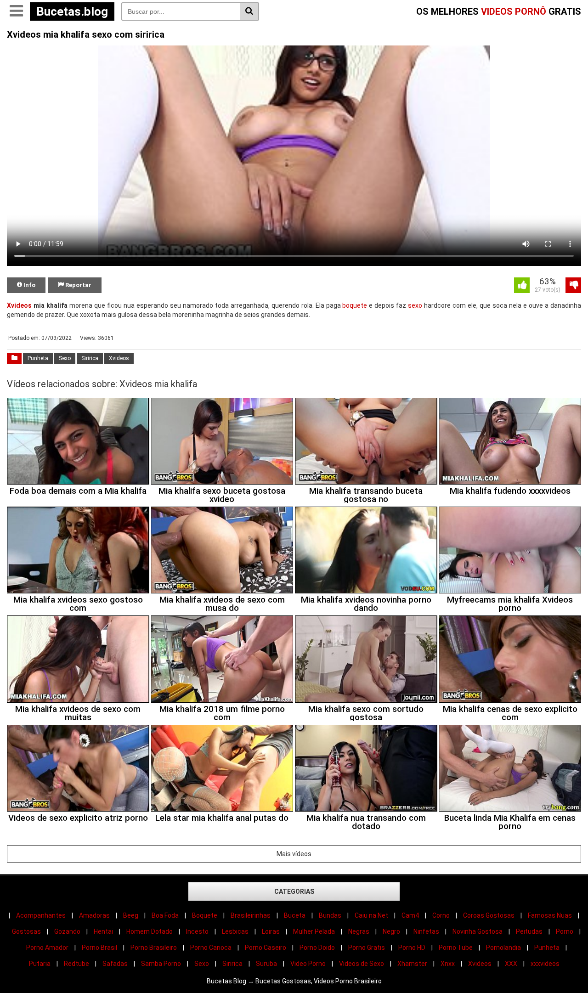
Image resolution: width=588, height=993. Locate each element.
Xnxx (448, 963)
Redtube (76, 963)
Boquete (204, 915)
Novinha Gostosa (477, 931)
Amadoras (94, 915)
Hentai (103, 931)
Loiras (271, 931)
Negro (391, 931)
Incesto (197, 931)
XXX (511, 963)
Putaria (40, 963)
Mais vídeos (294, 854)
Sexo (65, 358)
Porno (564, 931)
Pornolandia (503, 947)
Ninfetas (426, 931)
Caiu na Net (371, 915)
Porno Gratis (366, 947)
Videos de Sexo (361, 963)
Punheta (38, 358)
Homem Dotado (149, 931)
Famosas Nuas (550, 915)
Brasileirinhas (251, 915)
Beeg (130, 915)
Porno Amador (47, 947)
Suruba (266, 963)
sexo (415, 305)
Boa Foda (165, 915)
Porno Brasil (99, 947)
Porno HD (411, 947)
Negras (358, 931)
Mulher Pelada (314, 931)
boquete (354, 305)
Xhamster (412, 963)
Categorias (294, 891)
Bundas (330, 915)
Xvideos (19, 305)
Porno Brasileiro (153, 947)
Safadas (115, 963)
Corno (441, 915)
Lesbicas (235, 931)
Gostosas (26, 931)
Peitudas (529, 931)
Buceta (294, 915)
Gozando (67, 931)
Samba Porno (161, 963)
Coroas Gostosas (488, 915)
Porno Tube (456, 947)
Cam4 (410, 915)
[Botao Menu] (16, 11)
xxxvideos (545, 963)
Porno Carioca (211, 947)
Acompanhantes (41, 915)
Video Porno (308, 963)
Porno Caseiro (265, 947)
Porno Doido (317, 947)
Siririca (89, 358)
